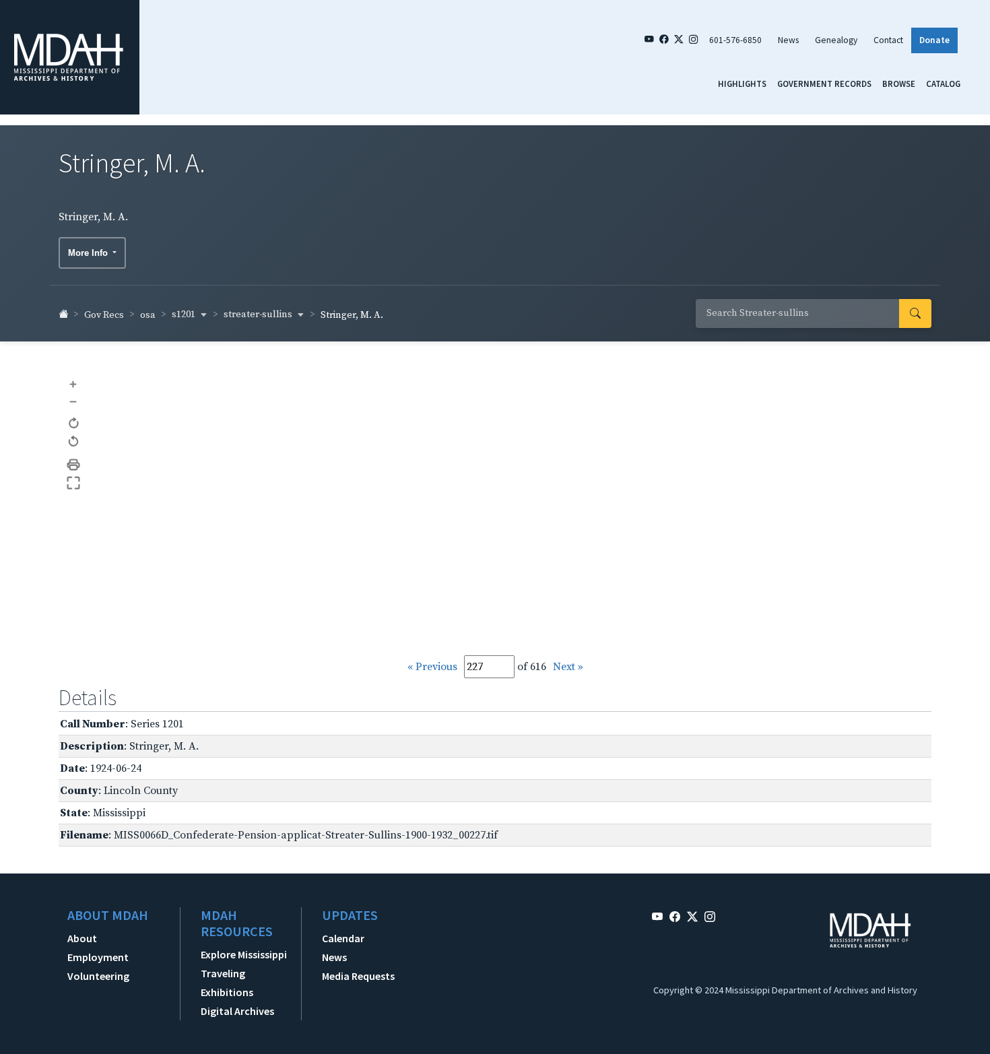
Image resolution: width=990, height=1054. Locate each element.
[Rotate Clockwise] (73, 424)
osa (148, 315)
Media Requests (358, 976)
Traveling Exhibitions (227, 982)
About (82, 938)
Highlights (742, 83)
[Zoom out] (73, 401)
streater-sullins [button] (259, 314)
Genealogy (836, 40)
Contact (888, 40)
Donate (934, 40)
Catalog (943, 83)
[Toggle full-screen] (73, 483)
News (788, 40)
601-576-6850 (735, 40)
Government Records (824, 83)
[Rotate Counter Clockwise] (73, 442)
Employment (98, 957)
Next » (568, 666)
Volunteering (98, 976)
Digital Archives (237, 1011)
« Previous (432, 666)
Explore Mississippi (244, 954)
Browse (898, 83)
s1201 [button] (184, 314)
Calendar (343, 938)
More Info (89, 253)
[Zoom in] (73, 383)
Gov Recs (104, 315)
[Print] (73, 465)
